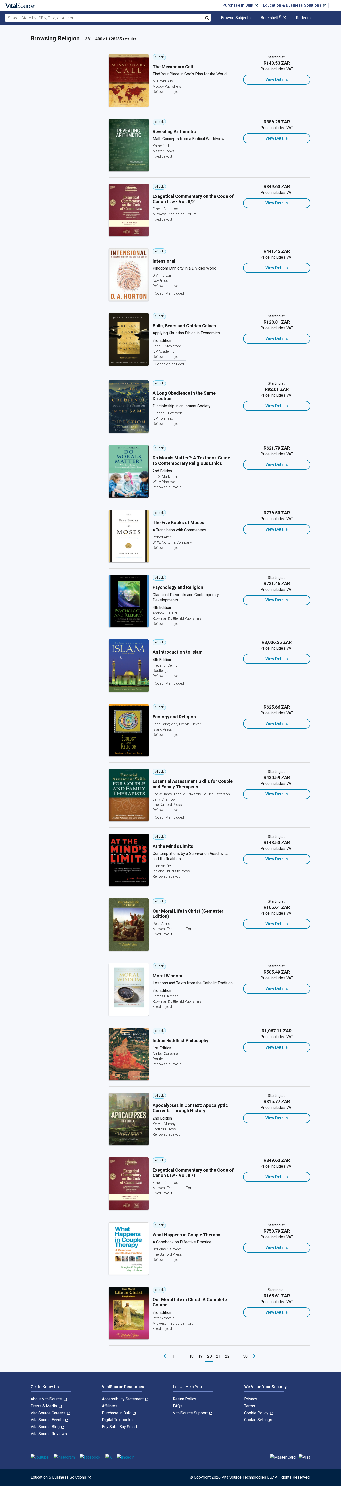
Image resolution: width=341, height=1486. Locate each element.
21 (218, 1356)
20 (209, 1356)
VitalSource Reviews (49, 1433)
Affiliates (109, 1406)
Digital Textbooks (117, 1419)
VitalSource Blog (46, 1426)
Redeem (303, 18)
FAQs (177, 1406)
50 (245, 1356)
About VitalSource (47, 1399)
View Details (276, 79)
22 (227, 1356)
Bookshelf (271, 18)
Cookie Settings (258, 1419)
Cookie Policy (256, 1413)
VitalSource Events (48, 1419)
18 (191, 1356)
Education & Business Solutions (292, 5)
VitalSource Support (191, 1413)
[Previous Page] (165, 1356)
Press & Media (44, 1406)
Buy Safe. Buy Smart (119, 1426)
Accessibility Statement (123, 1399)
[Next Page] (254, 1356)
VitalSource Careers (48, 1413)
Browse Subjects (236, 18)
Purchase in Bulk (238, 5)
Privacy (250, 1399)
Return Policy (184, 1399)
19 (200, 1356)
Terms (249, 1406)
